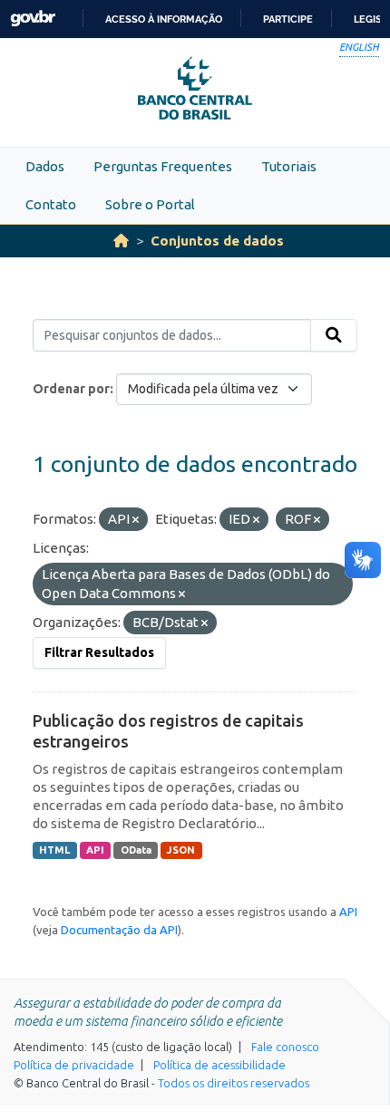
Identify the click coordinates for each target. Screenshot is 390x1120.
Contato (50, 204)
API (95, 850)
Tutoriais (289, 166)
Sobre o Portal (150, 204)
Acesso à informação (163, 19)
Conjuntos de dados (217, 240)
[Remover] (135, 520)
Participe (288, 19)
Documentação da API (119, 929)
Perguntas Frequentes (162, 166)
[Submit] (333, 335)
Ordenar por (71, 388)
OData (136, 850)
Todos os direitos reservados (233, 1083)
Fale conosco (285, 1046)
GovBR (32, 18)
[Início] (121, 240)
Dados (44, 166)
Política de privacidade (74, 1064)
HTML (54, 850)
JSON (181, 850)
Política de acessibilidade (219, 1064)
